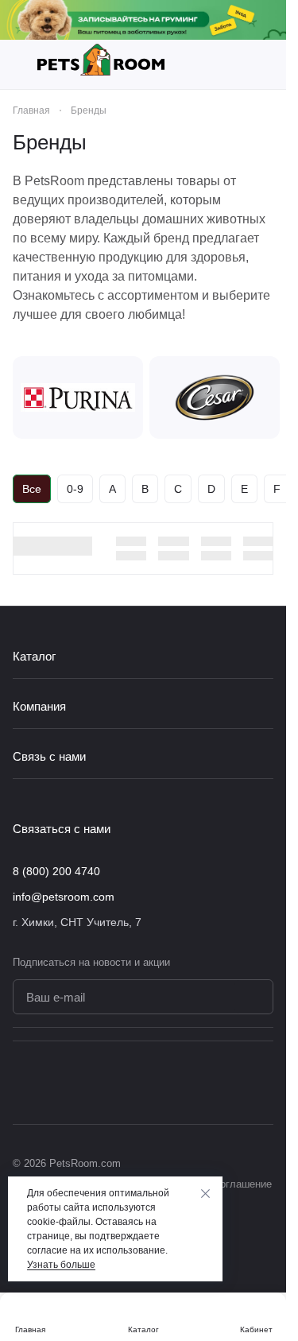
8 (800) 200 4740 (56, 871)
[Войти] (265, 64)
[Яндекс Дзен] (263, 1082)
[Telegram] (232, 1082)
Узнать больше (61, 1264)
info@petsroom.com (63, 896)
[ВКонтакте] (200, 1082)
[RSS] (265, 142)
